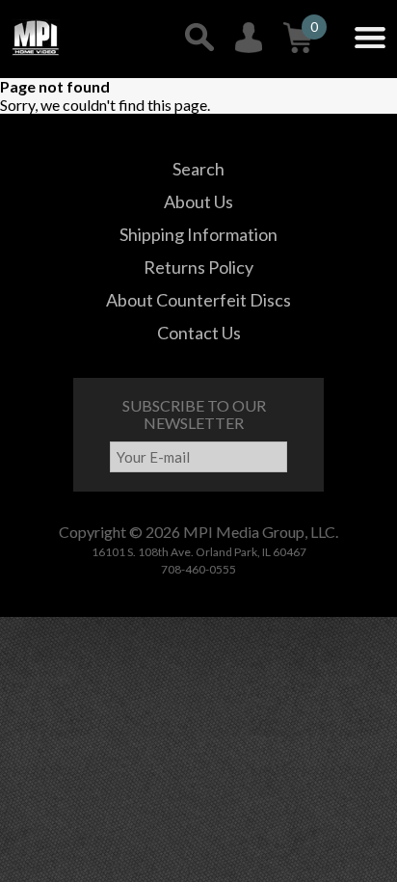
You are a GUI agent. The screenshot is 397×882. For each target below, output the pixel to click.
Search (198, 168)
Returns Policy (198, 267)
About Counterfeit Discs (198, 299)
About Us (198, 201)
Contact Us (199, 332)
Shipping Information (198, 234)
